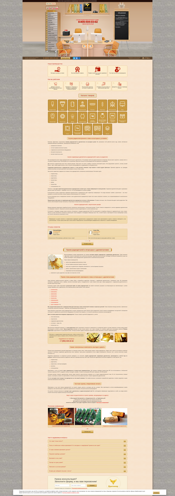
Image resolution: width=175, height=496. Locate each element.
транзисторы (54, 295)
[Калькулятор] (106, 41)
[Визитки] (84, 46)
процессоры (53, 298)
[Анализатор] (66, 42)
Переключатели (51, 18)
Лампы (49, 14)
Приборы (50, 48)
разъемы (56, 304)
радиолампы (54, 291)
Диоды (49, 31)
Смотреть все (87, 431)
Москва (53, 3)
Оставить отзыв (87, 243)
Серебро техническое (52, 35)
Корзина (121, 6)
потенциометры (54, 302)
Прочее (49, 49)
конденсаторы (54, 289)
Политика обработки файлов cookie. (70, 492)
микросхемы (54, 293)
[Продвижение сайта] (145, 58)
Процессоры (50, 29)
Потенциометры (51, 24)
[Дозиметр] (110, 40)
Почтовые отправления (102, 402)
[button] (86, 428)
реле (52, 304)
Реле (49, 25)
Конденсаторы (51, 13)
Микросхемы (50, 16)
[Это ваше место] (63, 49)
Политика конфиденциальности (30, 58)
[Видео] (95, 10)
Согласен (156, 492)
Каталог (51, 11)
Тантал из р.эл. (51, 44)
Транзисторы (50, 27)
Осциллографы (51, 46)
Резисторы (50, 22)
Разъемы (50, 20)
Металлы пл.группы (52, 38)
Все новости (118, 26)
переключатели (54, 300)
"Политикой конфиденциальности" (79, 488)
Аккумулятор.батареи (52, 40)
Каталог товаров (87, 95)
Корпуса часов (51, 33)
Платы (49, 42)
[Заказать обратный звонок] (87, 29)
